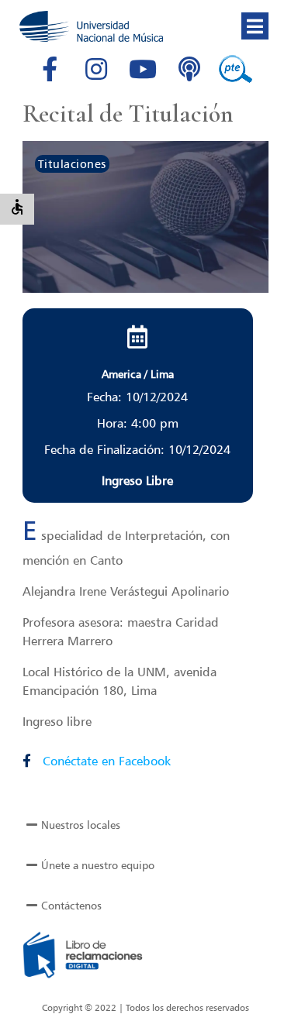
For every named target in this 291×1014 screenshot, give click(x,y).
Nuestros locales (80, 824)
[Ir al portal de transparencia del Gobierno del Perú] (236, 69)
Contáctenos (71, 905)
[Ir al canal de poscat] (189, 69)
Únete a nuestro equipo (97, 864)
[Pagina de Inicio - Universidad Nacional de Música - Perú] (91, 26)
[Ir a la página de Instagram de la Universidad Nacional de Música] (96, 69)
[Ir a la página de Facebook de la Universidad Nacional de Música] (49, 69)
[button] (254, 26)
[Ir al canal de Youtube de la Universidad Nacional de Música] (142, 69)
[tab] (146, 825)
